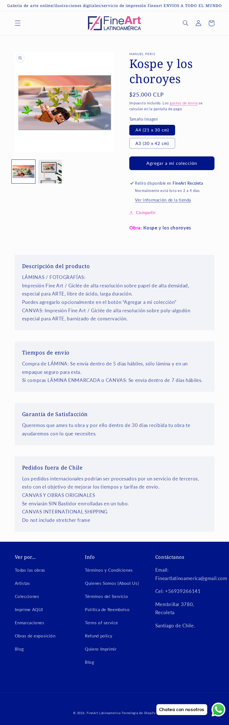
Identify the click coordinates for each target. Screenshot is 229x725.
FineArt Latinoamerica (103, 713)
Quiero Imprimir (100, 648)
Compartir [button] (146, 212)
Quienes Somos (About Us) (112, 583)
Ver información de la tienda (163, 199)
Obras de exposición (35, 635)
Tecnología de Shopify (138, 713)
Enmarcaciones (29, 622)
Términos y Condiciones (109, 570)
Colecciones (27, 596)
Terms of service (101, 622)
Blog (19, 648)
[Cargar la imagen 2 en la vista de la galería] (50, 171)
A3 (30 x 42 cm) (152, 143)
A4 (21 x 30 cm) (152, 129)
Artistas (22, 583)
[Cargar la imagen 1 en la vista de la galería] (23, 171)
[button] (17, 23)
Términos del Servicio (106, 596)
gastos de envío (183, 103)
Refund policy (98, 635)
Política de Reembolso (107, 609)
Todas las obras (30, 570)
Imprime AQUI (29, 609)
